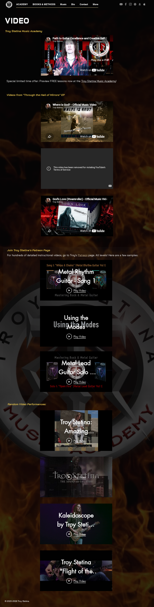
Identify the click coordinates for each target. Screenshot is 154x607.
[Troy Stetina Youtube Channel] (121, 4)
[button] (22, 4)
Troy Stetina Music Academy (98, 81)
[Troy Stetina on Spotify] (135, 4)
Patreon (83, 255)
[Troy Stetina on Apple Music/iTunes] (144, 4)
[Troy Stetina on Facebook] (126, 4)
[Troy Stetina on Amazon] (140, 4)
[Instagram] (130, 4)
